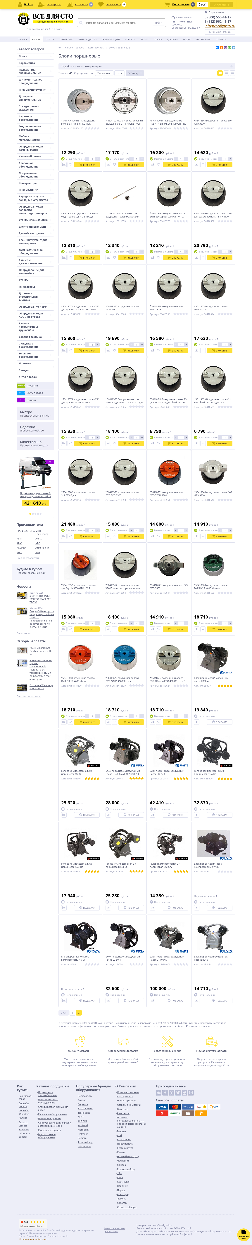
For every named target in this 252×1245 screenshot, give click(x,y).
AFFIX (38, 538)
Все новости (23, 633)
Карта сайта (27, 63)
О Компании (203, 39)
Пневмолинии (28, 189)
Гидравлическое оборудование (30, 128)
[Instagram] (191, 1093)
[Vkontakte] (158, 1093)
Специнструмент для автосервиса (33, 241)
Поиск (23, 56)
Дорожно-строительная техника (28, 297)
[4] (38, 514)
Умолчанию (104, 73)
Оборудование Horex (33, 306)
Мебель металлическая (29, 138)
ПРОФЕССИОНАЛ (26, 530)
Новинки (25, 363)
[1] (30, 514)
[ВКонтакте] (217, 47)
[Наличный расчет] (188, 1113)
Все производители (28, 558)
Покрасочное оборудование (28, 174)
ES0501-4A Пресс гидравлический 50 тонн (35, 495)
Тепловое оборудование (28, 355)
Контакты (221, 39)
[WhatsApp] (229, 47)
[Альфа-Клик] (162, 1113)
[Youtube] (184, 1093)
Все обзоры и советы (29, 696)
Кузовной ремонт (31, 156)
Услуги (50, 39)
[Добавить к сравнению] (64, 164)
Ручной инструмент (32, 233)
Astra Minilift (42, 547)
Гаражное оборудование (28, 118)
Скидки (24, 370)
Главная (22, 39)
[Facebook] (165, 1093)
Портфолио (66, 39)
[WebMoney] (188, 1107)
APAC (19, 543)
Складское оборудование (28, 345)
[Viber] (225, 47)
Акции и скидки (111, 39)
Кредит (187, 39)
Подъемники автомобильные (30, 71)
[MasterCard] (175, 1107)
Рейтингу (133, 73)
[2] (33, 514)
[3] (35, 514)
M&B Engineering (41, 532)
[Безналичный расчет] (201, 1113)
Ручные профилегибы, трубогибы (29, 327)
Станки (24, 280)
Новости (130, 39)
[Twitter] (178, 1093)
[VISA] (162, 1107)
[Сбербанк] (175, 1113)
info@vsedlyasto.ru (220, 26)
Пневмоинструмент (32, 89)
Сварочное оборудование (28, 164)
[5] (41, 514)
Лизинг (144, 39)
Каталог (36, 39)
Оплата (158, 39)
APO (37, 543)
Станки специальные (33, 220)
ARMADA (21, 547)
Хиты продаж (28, 377)
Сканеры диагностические (30, 261)
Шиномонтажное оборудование (30, 81)
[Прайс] (232, 73)
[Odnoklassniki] (171, 1093)
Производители (87, 39)
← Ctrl (63, 1012)
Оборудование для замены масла (31, 148)
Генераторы (27, 286)
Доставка (172, 39)
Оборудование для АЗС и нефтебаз (31, 315)
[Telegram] (233, 47)
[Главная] (59, 47)
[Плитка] (220, 73)
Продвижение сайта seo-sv (34, 1239)
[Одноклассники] (221, 47)
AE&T (19, 538)
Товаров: (63, 73)
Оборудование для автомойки (31, 271)
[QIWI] (214, 1107)
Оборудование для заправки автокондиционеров (33, 210)
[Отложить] (70, 164)
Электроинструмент (32, 226)
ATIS (37, 552)
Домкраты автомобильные (30, 98)
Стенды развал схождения (29, 108)
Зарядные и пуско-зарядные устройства (33, 198)
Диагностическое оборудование (31, 251)
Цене (119, 73)
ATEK (19, 552)
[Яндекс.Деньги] (201, 1107)
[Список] (226, 73)
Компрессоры (28, 183)
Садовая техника (30, 337)
